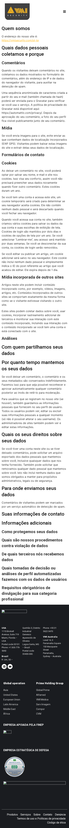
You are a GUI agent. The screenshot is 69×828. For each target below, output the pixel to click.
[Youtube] (10, 666)
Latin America (10, 704)
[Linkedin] (4, 666)
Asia (5, 690)
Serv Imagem (43, 704)
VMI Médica (42, 699)
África (6, 713)
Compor (40, 709)
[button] (64, 12)
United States (10, 695)
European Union (11, 699)
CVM (38, 713)
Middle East (9, 709)
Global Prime (43, 690)
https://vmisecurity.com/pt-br (20, 40)
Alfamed (41, 695)
